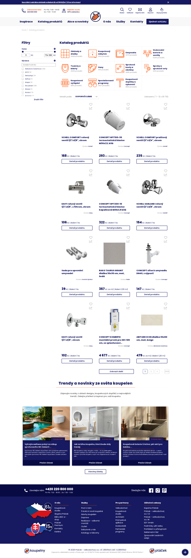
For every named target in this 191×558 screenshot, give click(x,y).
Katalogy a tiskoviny (90, 533)
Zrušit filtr (38, 99)
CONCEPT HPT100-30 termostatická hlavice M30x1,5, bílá (112, 140)
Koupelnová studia (60, 509)
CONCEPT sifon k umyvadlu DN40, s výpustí (151, 272)
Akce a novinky (77, 21)
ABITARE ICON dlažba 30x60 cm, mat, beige (151, 338)
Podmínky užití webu (153, 526)
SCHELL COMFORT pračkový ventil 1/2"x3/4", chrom (151, 139)
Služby (120, 21)
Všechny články (95, 471)
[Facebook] (152, 490)
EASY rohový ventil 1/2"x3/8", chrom (72, 338)
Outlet (84, 526)
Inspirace (26, 21)
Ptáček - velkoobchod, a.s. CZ (154, 512)
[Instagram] (158, 490)
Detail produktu (77, 161)
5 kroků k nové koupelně (92, 511)
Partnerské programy (120, 530)
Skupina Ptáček (61, 514)
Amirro (29, 92)
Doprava (85, 517)
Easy (91, 213)
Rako (128, 279)
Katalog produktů (50, 21)
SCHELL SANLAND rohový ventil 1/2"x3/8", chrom (149, 205)
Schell (90, 146)
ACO (28, 72)
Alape (28, 82)
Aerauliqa (30, 75)
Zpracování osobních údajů (153, 536)
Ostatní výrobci (87, 279)
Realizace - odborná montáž (90, 522)
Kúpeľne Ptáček (151, 508)
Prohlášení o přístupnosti (155, 529)
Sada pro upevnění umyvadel (72, 272)
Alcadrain (31, 86)
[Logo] (95, 16)
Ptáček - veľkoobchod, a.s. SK (154, 518)
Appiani (29, 96)
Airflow (28, 79)
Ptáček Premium (59, 524)
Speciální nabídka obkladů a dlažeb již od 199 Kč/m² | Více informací (51, 2)
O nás (107, 21)
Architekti (120, 517)
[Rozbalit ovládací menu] (185, 552)
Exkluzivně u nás (88, 529)
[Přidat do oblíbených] (91, 105)
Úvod (24, 30)
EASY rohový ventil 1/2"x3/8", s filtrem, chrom (76, 205)
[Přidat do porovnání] (91, 109)
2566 (167, 371)
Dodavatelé (121, 526)
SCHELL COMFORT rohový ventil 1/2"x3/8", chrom (75, 139)
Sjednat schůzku (157, 21)
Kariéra (58, 531)
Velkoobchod (121, 508)
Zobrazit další (116, 371)
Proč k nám (86, 508)
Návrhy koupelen (88, 514)
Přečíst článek (46, 462)
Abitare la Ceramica (35, 69)
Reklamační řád (151, 532)
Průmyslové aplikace (121, 521)
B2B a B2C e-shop (60, 518)
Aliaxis (28, 89)
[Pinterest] (164, 490)
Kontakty (136, 21)
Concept (127, 146)
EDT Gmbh (149, 522)
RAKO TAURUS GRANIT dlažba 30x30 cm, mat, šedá (111, 273)
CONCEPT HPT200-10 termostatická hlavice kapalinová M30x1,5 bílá (112, 206)
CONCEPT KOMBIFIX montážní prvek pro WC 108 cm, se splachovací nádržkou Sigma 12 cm (114, 340)
